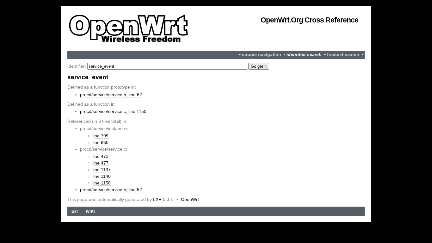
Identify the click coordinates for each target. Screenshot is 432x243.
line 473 (100, 156)
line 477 (100, 162)
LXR (157, 199)
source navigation (261, 54)
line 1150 (102, 182)
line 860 (100, 142)
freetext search (343, 54)
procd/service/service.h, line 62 (111, 94)
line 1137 (102, 169)
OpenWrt (190, 199)
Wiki (90, 211)
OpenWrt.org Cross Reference (309, 20)
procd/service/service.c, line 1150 (113, 111)
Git (74, 211)
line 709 (100, 135)
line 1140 (102, 176)
